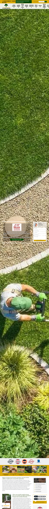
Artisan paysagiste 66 (14, 6)
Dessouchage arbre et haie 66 (31, 6)
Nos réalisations (16, 239)
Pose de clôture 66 (36, 6)
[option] (24, 254)
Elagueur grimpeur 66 (18, 6)
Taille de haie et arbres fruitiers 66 (44, 6)
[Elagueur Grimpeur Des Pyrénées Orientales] (6, 6)
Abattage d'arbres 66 (26, 6)
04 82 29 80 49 (7, 1)
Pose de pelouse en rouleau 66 (22, 6)
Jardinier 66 (40, 6)
